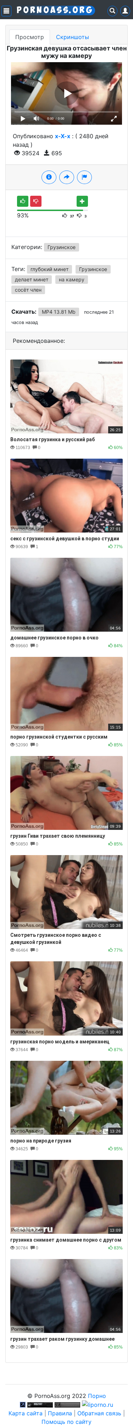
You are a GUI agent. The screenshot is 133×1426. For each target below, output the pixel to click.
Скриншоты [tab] (72, 36)
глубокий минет (49, 269)
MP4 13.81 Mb (59, 312)
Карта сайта (26, 1413)
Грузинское (62, 247)
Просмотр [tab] (29, 36)
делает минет (31, 279)
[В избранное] (82, 201)
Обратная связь (99, 1413)
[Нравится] (22, 201)
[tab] (48, 177)
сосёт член (28, 290)
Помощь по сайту (66, 1421)
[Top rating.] (40, 1404)
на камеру (71, 279)
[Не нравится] (35, 201)
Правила (60, 1413)
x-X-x (62, 136)
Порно (97, 1395)
